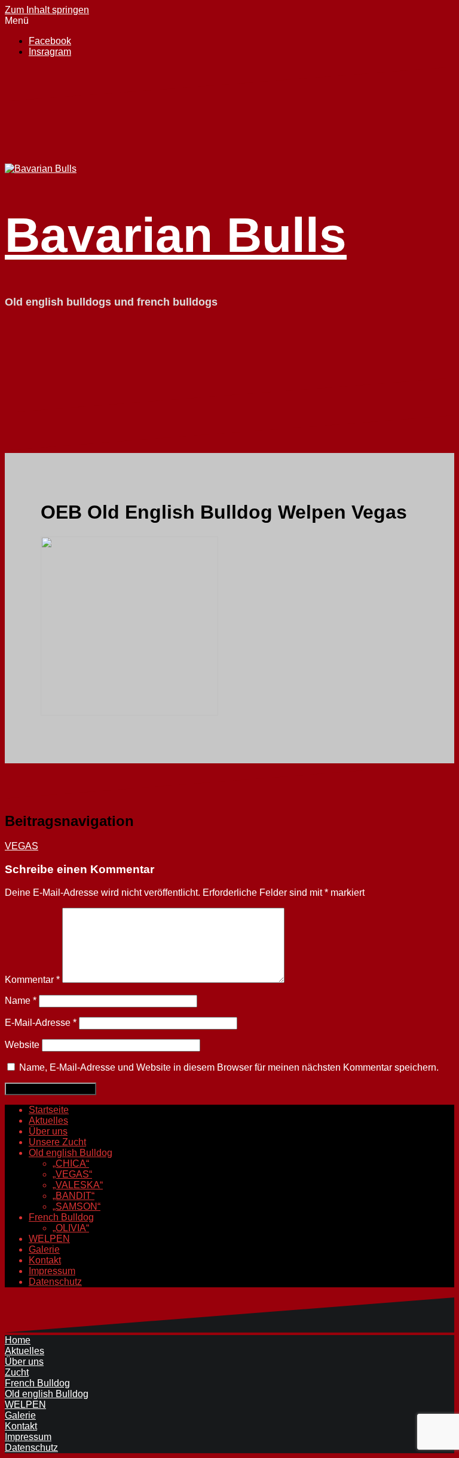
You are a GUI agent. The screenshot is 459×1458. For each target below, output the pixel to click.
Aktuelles (48, 1120)
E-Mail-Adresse (40, 1023)
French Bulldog (61, 1217)
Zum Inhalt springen (47, 10)
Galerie (44, 1249)
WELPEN (49, 1239)
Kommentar (32, 980)
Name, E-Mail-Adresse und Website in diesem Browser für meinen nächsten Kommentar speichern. (229, 1067)
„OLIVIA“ (71, 1228)
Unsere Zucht (57, 1142)
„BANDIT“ (73, 1196)
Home (17, 1340)
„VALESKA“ (78, 1185)
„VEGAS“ (72, 1174)
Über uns (48, 1131)
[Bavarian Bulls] (40, 169)
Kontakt (45, 1260)
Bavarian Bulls (176, 235)
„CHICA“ (71, 1163)
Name (20, 1000)
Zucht (17, 1372)
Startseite (49, 1110)
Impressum (52, 1271)
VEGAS (21, 846)
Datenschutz (55, 1282)
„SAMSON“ (76, 1206)
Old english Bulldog (70, 1153)
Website (22, 1045)
